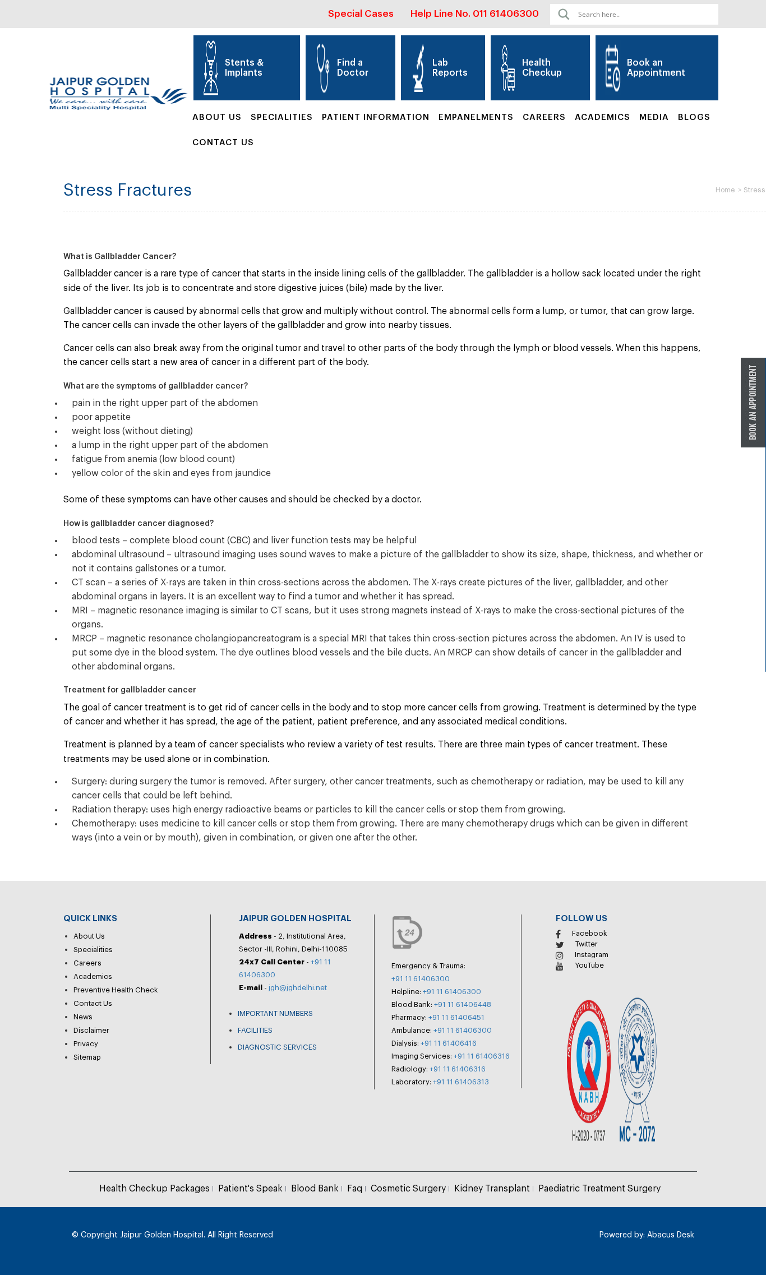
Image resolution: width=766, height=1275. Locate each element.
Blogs (694, 117)
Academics (602, 117)
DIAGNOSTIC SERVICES (277, 1047)
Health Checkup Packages (154, 1188)
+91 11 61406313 (461, 1081)
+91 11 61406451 (456, 1017)
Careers (544, 117)
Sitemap (87, 1057)
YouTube (589, 965)
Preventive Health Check (115, 990)
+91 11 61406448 (462, 1004)
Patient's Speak (250, 1188)
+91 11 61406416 (449, 1043)
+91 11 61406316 (482, 1056)
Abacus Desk (669, 1235)
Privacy (85, 1043)
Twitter (586, 944)
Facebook (589, 933)
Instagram (591, 954)
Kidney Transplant (492, 1188)
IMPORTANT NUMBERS (275, 1013)
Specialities (93, 949)
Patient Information (376, 117)
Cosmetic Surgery (408, 1188)
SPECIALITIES (282, 117)
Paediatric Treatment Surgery (599, 1188)
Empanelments (476, 117)
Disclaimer (91, 1030)
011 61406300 (506, 14)
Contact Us (223, 142)
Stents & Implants (244, 67)
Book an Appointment (656, 67)
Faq (354, 1188)
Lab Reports (450, 67)
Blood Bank (315, 1188)
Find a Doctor (352, 67)
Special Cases (361, 14)
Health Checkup (542, 67)
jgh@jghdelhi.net (298, 987)
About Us (217, 117)
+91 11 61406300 (420, 978)
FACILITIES (255, 1030)
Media (654, 117)
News (83, 1016)
